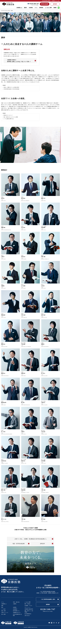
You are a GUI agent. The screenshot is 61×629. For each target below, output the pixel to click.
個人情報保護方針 (28, 613)
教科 (2, 607)
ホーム (2, 602)
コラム (36, 7)
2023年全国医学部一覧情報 (17, 615)
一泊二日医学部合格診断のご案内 (48, 599)
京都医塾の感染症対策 (29, 609)
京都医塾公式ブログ (16, 612)
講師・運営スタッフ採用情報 (29, 611)
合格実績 (14, 607)
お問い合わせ (27, 615)
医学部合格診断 (44, 4)
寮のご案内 (3, 614)
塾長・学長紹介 (27, 603)
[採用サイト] (30, 559)
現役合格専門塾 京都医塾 (46, 0)
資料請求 (55, 4)
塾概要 (55, 7)
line (58, 7)
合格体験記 (15, 609)
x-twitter (56, 623)
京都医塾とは (19, 7)
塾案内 (25, 7)
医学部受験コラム (16, 610)
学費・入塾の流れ (16, 602)
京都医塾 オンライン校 (55, 0)
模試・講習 (3, 610)
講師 (2, 605)
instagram (54, 623)
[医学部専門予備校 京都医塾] (8, 3)
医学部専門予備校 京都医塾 (5, 10)
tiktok (59, 623)
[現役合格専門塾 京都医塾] (6, 622)
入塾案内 (14, 603)
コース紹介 (3, 609)
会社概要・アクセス (28, 605)
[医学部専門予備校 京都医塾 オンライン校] (19, 622)
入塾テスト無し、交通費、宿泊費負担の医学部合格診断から (30, 539)
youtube (49, 623)
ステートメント (27, 607)
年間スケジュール (4, 612)
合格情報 (31, 7)
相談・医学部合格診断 (19, 543)
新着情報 (41, 7)
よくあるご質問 (48, 7)
